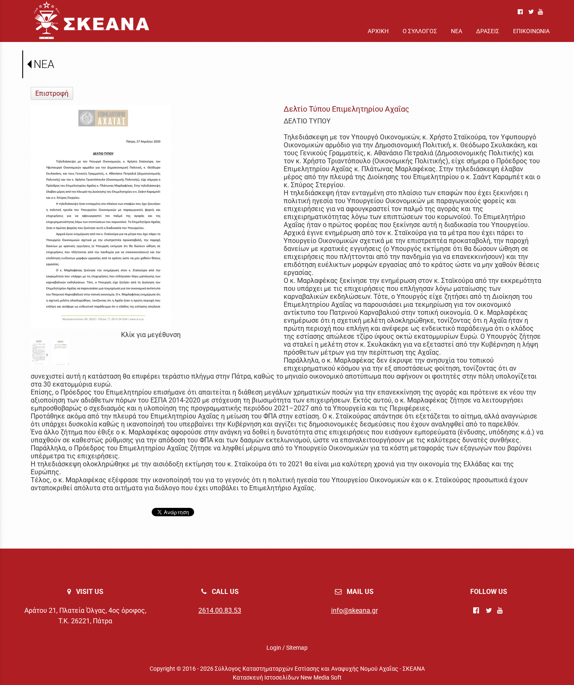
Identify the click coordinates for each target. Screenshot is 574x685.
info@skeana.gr (354, 610)
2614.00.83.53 (219, 610)
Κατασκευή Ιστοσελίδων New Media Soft (287, 677)
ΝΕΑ (44, 64)
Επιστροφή (51, 93)
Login (273, 647)
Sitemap (297, 647)
